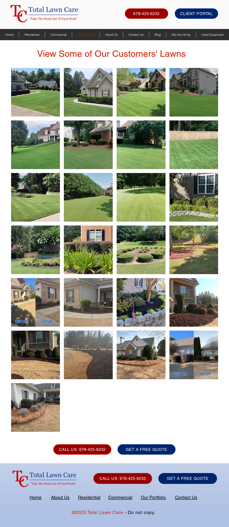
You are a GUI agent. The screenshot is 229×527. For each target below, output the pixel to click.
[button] (32, 35)
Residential (89, 497)
